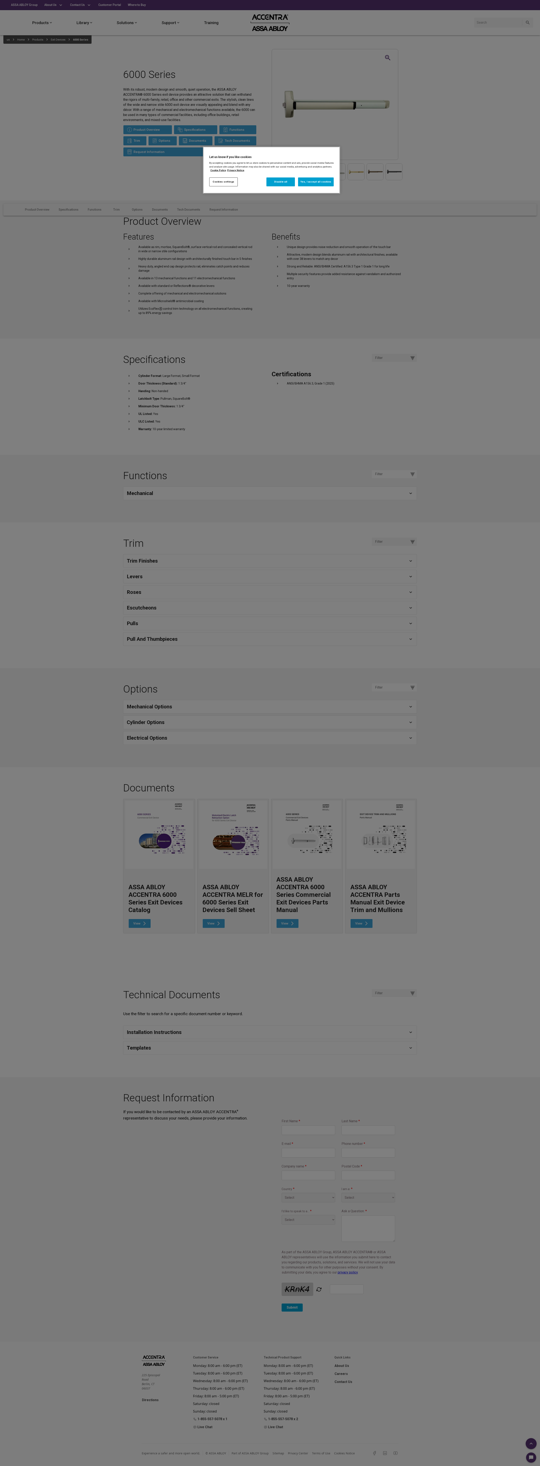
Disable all (280, 181)
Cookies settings (223, 181)
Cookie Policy (218, 170)
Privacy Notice (235, 170)
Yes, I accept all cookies (315, 181)
